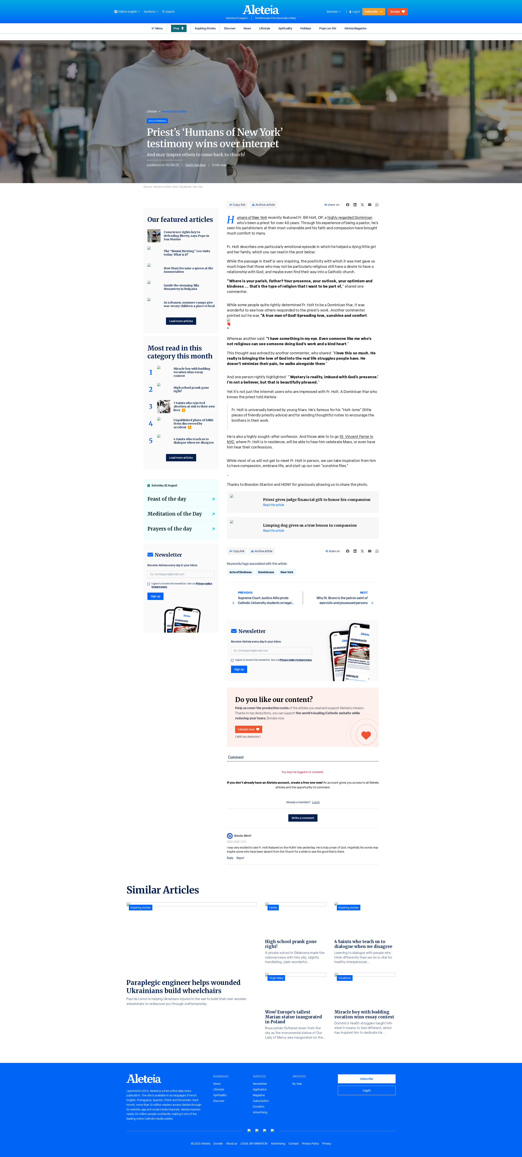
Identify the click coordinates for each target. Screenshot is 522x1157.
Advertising (260, 1112)
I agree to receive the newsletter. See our (273, 660)
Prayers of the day (169, 529)
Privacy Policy (310, 1143)
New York (287, 572)
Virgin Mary (276, 978)
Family (273, 907)
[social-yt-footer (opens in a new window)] (249, 1131)
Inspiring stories (140, 907)
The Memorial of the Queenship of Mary (275, 18)
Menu (159, 28)
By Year (297, 1084)
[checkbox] (232, 660)
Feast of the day (166, 499)
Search (170, 11)
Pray (176, 28)
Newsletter (260, 1084)
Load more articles (181, 321)
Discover (230, 28)
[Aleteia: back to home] (261, 9)
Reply (230, 858)
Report (240, 858)
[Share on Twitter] (362, 204)
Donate (395, 11)
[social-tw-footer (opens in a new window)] (265, 1131)
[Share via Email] (369, 204)
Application (260, 1089)
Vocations (344, 978)
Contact (294, 1143)
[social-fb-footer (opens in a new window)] (257, 1131)
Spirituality (285, 28)
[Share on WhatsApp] (377, 204)
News (247, 28)
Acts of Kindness (240, 572)
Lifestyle (264, 28)
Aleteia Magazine (355, 28)
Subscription (261, 1101)
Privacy (326, 1143)
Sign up (239, 669)
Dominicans (266, 572)
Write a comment (303, 818)
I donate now (246, 729)
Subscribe (371, 11)
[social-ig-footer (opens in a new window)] (272, 1131)
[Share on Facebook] (347, 204)
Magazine (259, 1095)
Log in (356, 11)
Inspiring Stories (205, 28)
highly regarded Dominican (350, 217)
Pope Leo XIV (327, 28)
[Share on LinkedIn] (355, 204)
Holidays (305, 28)
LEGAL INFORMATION (254, 1143)
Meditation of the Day (174, 514)
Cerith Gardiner (195, 165)
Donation (258, 1106)
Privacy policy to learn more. (296, 660)
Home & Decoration (174, 111)
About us (231, 1143)
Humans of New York (252, 217)
